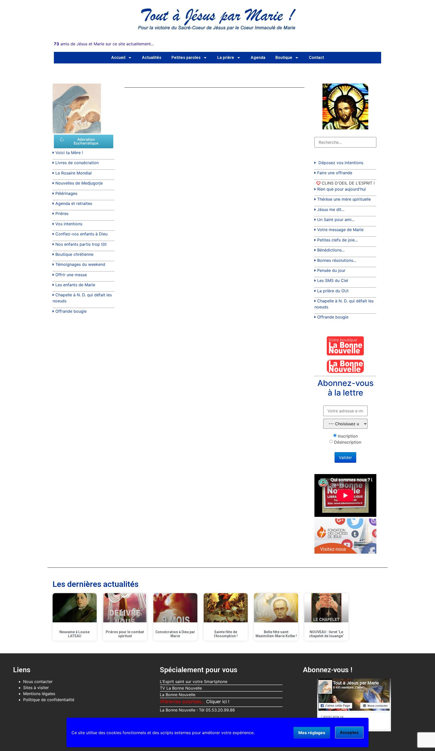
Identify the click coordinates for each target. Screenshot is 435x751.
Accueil (118, 57)
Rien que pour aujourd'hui (341, 189)
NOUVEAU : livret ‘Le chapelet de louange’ (326, 634)
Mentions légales (39, 693)
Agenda (258, 57)
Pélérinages (66, 193)
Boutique (283, 57)
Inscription (348, 436)
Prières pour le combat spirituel (125, 634)
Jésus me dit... (330, 209)
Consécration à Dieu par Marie (175, 634)
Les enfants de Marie (75, 284)
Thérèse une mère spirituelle (344, 199)
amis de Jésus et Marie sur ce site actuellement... (104, 43)
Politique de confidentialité (48, 699)
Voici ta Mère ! (69, 152)
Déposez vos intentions (340, 162)
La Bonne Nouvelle (177, 694)
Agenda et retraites (73, 203)
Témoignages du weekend (80, 264)
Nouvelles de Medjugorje (79, 183)
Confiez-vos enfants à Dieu (81, 233)
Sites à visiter (36, 687)
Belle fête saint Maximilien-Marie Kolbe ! (276, 634)
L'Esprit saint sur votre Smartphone (193, 681)
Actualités (151, 57)
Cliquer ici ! (200, 701)
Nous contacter (38, 681)
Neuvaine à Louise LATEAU (74, 634)
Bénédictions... (331, 250)
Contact (316, 57)
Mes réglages (311, 732)
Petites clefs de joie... (337, 239)
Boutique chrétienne (74, 254)
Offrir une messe (71, 274)
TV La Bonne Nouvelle (181, 688)
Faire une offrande (334, 172)
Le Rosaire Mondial (73, 172)
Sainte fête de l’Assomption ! (226, 634)
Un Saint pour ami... (335, 219)
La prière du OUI (332, 290)
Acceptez (349, 732)
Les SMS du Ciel (332, 280)
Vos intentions (68, 223)
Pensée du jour (331, 270)
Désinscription (347, 442)
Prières (61, 213)
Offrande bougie (71, 311)
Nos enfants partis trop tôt (81, 244)
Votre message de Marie (340, 229)
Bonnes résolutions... (336, 260)
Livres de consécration (77, 162)
